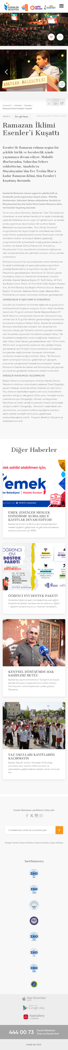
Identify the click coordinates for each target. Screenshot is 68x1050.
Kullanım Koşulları (42, 843)
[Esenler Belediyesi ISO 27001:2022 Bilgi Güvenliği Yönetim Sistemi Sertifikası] (34, 905)
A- (49, 103)
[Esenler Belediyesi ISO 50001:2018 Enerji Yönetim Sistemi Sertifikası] (34, 968)
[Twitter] (31, 816)
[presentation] (6, 72)
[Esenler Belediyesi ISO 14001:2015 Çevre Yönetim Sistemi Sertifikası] (34, 889)
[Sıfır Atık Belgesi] (34, 984)
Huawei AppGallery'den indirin (34, 1016)
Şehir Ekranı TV (36, 8)
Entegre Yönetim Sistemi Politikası (19, 843)
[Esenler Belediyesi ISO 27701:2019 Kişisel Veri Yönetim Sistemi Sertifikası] (34, 920)
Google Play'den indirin (34, 1007)
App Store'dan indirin (34, 998)
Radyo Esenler (50, 8)
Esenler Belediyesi (11, 6)
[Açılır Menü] (61, 6)
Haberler (18, 105)
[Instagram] (36, 816)
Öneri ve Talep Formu (24, 7)
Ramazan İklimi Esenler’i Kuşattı (17, 108)
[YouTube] (41, 816)
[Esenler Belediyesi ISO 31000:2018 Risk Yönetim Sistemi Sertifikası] (34, 936)
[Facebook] (27, 816)
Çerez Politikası (56, 843)
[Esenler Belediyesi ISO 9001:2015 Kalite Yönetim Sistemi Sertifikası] (34, 873)
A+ (55, 103)
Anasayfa (7, 105)
